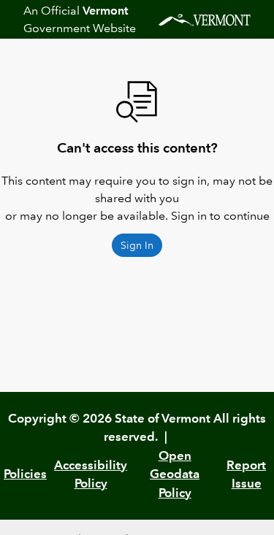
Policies (25, 473)
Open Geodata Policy (174, 474)
